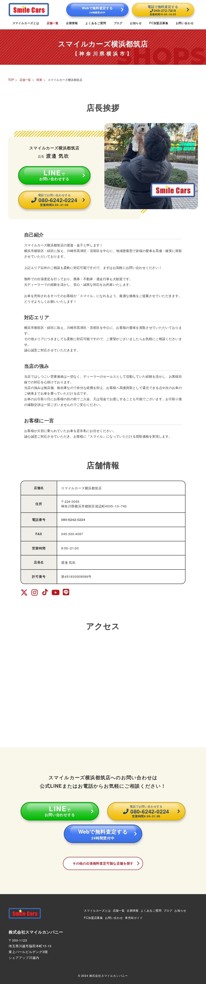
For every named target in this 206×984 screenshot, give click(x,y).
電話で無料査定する (163, 10)
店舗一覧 (119, 910)
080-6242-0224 (73, 519)
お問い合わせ (114, 918)
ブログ (168, 910)
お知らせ (180, 910)
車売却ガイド (134, 918)
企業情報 (133, 910)
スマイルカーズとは (97, 910)
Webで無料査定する (97, 10)
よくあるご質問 (151, 910)
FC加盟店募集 (93, 918)
